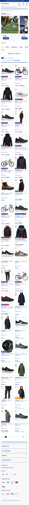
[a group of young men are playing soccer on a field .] (10, 24)
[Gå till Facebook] (11, 474)
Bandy (21, 47)
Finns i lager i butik (9, 60)
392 (23, 436)
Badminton (14, 47)
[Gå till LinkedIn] (15, 474)
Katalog (7, 10)
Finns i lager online (9, 58)
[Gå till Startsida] (5, 3)
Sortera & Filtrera (13, 53)
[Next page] (26, 436)
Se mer (6, 38)
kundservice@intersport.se (7, 467)
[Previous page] (2, 436)
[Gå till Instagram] (3, 474)
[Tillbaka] (2, 47)
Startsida (3, 10)
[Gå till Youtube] (7, 474)
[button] (26, 30)
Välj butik (16, 60)
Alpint (7, 47)
